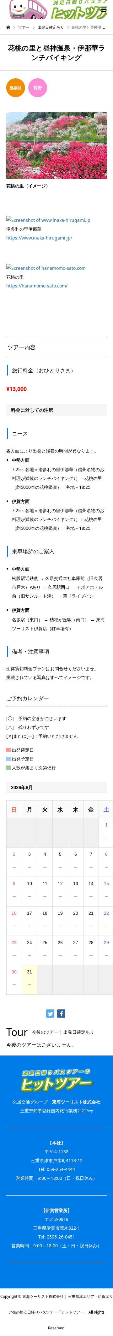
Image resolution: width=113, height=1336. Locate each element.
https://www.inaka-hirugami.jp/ (39, 238)
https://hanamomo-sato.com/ (36, 286)
